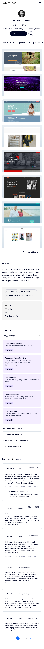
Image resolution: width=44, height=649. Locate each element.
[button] (22, 60)
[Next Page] (30, 638)
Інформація (21, 43)
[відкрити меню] (40, 3)
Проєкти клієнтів (8, 43)
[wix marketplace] (9, 3)
